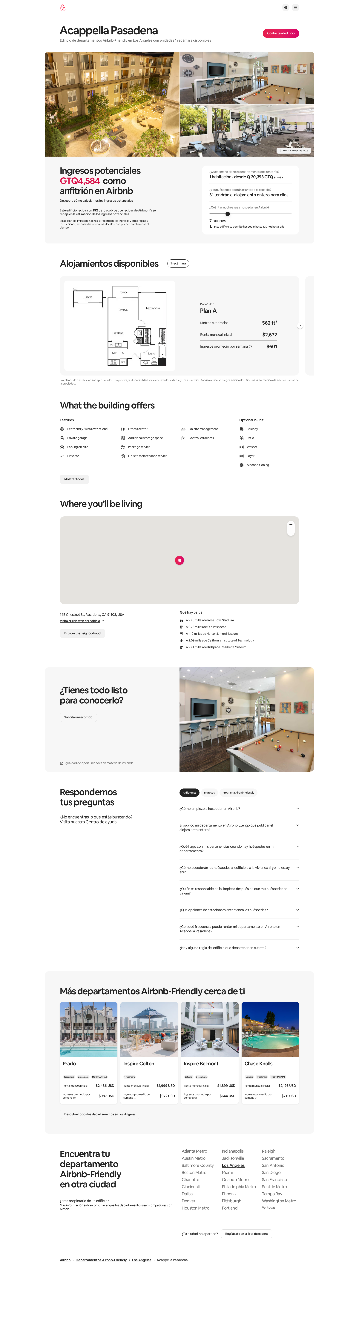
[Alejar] (291, 532)
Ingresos (209, 792)
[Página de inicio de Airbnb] (62, 7)
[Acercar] (291, 524)
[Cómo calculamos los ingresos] (250, 346)
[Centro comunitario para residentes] (247, 78)
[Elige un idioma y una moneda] (285, 7)
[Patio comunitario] (112, 104)
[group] (250, 200)
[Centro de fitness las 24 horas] (247, 131)
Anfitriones (189, 792)
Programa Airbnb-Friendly (238, 792)
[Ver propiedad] (88, 1053)
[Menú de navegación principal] (295, 7)
